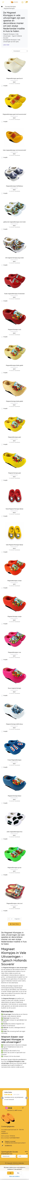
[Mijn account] (22, 2)
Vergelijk (5, 85)
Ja (10, 1173)
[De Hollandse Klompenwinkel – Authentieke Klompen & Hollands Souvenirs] (14, 2)
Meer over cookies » (14, 1176)
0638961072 (4, 1133)
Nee (18, 1173)
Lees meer (6, 45)
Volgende (16, 919)
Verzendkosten (17, 83)
